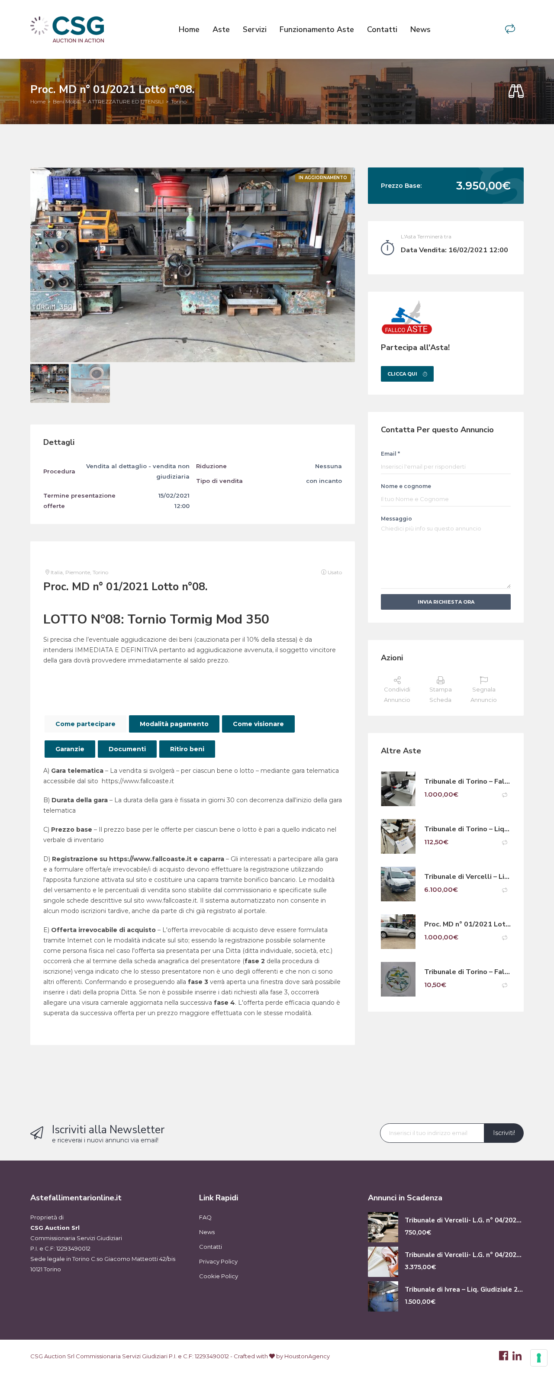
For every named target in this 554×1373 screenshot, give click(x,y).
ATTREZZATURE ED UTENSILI (126, 101)
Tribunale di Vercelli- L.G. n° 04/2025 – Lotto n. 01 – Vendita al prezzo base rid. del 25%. (464, 1220)
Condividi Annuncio (397, 694)
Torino (179, 101)
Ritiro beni (187, 749)
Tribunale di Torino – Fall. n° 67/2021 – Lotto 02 (467, 781)
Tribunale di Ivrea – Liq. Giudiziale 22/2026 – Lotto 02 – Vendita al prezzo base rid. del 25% (464, 1290)
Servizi (255, 29)
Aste (221, 29)
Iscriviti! (504, 1133)
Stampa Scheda (440, 694)
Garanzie (69, 749)
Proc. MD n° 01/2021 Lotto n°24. (467, 924)
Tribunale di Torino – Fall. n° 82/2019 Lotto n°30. (467, 972)
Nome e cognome (406, 486)
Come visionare (258, 724)
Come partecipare (85, 724)
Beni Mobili (67, 101)
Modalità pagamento (174, 724)
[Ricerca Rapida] (516, 92)
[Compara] (510, 29)
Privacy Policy (218, 1261)
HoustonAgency (307, 1356)
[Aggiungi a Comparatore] (504, 795)
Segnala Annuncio (483, 694)
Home (189, 29)
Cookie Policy (218, 1276)
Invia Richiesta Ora (446, 602)
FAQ (205, 1217)
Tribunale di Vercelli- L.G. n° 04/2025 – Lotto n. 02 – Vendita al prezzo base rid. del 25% (464, 1255)
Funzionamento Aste (317, 29)
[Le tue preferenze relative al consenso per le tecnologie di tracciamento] (539, 1358)
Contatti (382, 29)
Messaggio (396, 518)
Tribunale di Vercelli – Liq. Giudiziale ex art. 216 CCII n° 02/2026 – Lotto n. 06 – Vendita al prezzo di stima (467, 876)
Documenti (127, 749)
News (420, 29)
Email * (390, 453)
